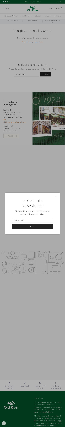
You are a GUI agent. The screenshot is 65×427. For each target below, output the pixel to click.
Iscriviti (32, 226)
